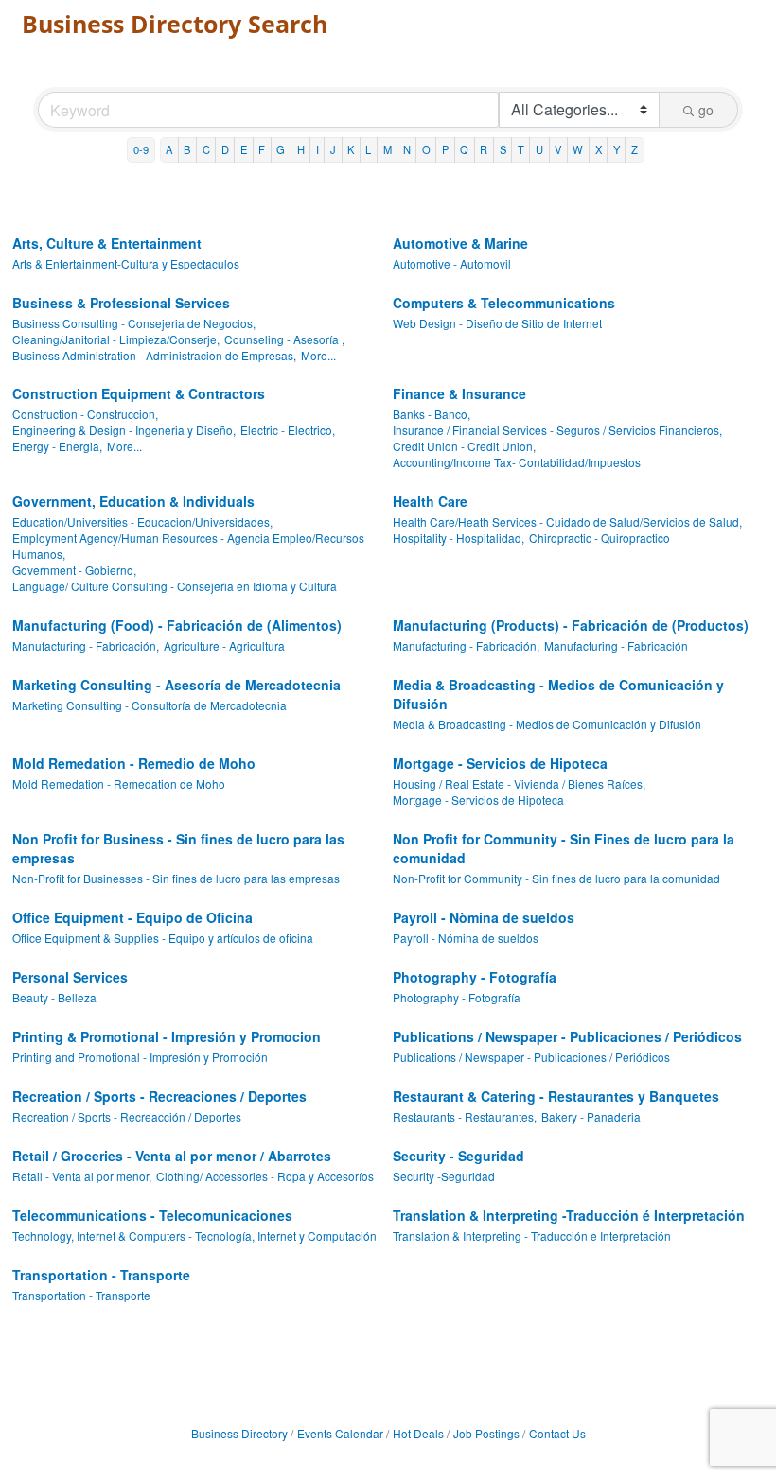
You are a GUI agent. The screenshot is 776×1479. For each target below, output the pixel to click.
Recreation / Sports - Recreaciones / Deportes (159, 1096)
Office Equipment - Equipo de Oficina (132, 917)
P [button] (445, 149)
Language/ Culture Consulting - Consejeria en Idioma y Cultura (174, 586)
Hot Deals (418, 1433)
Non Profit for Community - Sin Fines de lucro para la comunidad (563, 848)
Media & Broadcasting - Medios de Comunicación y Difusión (558, 694)
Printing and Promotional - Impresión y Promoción (140, 1057)
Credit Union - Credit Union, (464, 446)
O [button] (426, 149)
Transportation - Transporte (101, 1274)
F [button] (261, 149)
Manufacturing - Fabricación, (85, 645)
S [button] (503, 149)
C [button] (206, 149)
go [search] (706, 109)
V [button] (558, 149)
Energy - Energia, (57, 446)
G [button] (280, 149)
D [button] (225, 149)
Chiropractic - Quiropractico (599, 538)
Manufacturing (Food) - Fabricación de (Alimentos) (177, 625)
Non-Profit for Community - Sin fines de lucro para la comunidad (556, 878)
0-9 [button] (141, 149)
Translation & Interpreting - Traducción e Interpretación (532, 1235)
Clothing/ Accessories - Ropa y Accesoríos (265, 1176)
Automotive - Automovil (452, 263)
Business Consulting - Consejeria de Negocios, (134, 323)
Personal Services (70, 976)
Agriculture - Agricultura (224, 645)
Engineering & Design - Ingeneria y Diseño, (124, 430)
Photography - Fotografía (474, 976)
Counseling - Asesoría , (284, 339)
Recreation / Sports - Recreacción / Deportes (126, 1116)
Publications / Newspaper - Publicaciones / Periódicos (567, 1036)
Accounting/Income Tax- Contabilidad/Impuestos (517, 462)
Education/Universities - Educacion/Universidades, (142, 521)
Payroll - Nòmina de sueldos (483, 917)
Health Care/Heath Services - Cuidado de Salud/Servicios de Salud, (567, 521)
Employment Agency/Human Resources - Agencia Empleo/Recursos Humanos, (188, 546)
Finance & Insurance (459, 393)
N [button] (407, 149)
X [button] (598, 149)
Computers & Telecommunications (504, 302)
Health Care (430, 501)
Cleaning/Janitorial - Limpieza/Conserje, (116, 339)
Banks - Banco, (431, 414)
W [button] (578, 149)
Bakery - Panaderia (591, 1116)
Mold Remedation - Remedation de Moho (118, 783)
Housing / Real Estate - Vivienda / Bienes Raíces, (519, 783)
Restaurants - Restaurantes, (465, 1116)
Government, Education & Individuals (133, 501)
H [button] (301, 149)
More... (318, 355)
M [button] (387, 149)
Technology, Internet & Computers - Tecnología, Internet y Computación (194, 1235)
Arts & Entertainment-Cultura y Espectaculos (125, 263)
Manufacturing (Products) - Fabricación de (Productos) (571, 625)
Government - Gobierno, (74, 570)
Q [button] (464, 149)
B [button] (187, 149)
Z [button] (634, 149)
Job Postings (486, 1433)
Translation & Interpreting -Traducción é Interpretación (569, 1215)
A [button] (169, 149)
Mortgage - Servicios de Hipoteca (500, 763)
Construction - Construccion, (85, 414)
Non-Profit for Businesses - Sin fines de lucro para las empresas (176, 878)
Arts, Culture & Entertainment (107, 243)
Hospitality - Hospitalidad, (458, 538)
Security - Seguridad (458, 1155)
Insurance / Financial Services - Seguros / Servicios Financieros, (557, 430)
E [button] (243, 149)
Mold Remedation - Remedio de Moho (134, 763)
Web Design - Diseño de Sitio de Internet (497, 323)
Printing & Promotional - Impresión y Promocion (166, 1036)
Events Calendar (340, 1433)
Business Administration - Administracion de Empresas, (154, 355)
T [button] (521, 149)
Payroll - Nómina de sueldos (465, 938)
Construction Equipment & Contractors (138, 393)
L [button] (368, 149)
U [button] (539, 149)
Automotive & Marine (460, 243)
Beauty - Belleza (54, 997)
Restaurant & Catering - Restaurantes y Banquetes (556, 1096)
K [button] (350, 149)
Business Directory (239, 1433)
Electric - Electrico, (287, 430)
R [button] (483, 149)
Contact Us (557, 1433)
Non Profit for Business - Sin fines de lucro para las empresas (178, 848)
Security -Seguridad (444, 1176)
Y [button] (616, 149)
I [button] (317, 149)
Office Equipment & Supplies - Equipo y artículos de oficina (162, 938)
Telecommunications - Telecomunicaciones (152, 1215)
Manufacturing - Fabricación (616, 645)
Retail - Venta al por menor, (81, 1176)
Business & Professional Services (121, 302)
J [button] (333, 149)
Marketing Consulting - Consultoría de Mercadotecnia (149, 705)
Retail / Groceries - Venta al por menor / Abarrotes (171, 1155)
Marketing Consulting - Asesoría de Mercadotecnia (176, 684)
